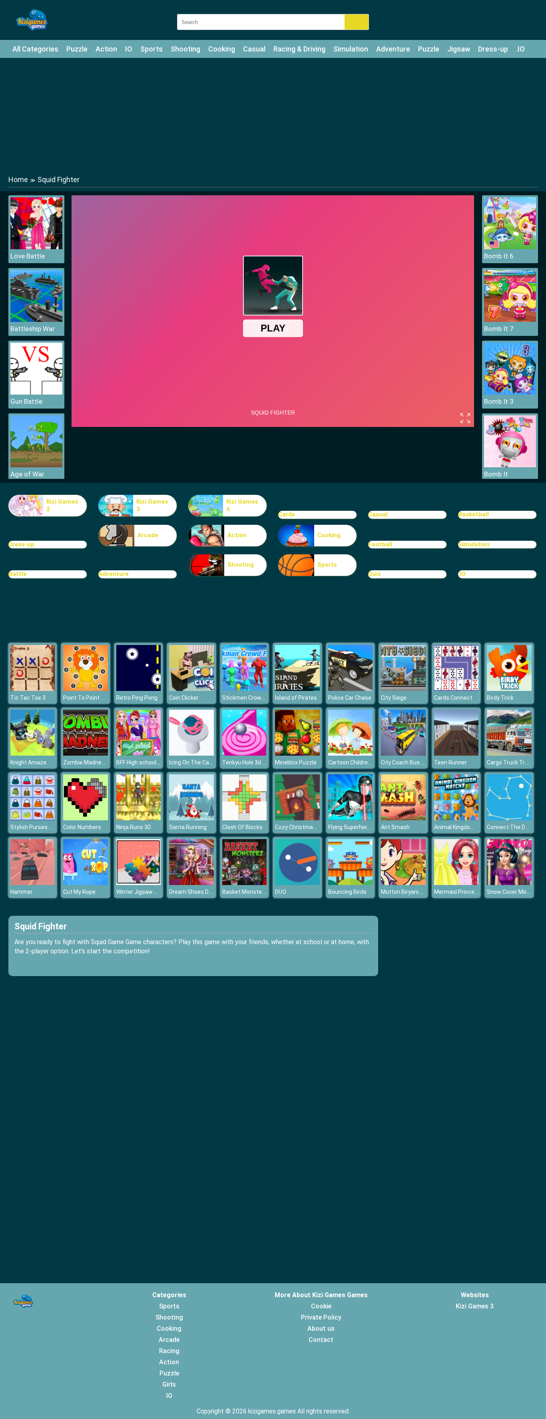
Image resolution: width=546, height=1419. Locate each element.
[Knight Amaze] (32, 753)
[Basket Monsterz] (244, 883)
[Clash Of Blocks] (244, 818)
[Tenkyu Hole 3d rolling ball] (244, 753)
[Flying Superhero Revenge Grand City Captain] (350, 818)
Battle (17, 574)
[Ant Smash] (403, 818)
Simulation (350, 49)
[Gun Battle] (36, 392)
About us (321, 1328)
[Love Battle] (36, 247)
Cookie (321, 1306)
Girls (169, 1384)
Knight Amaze (28, 762)
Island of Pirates (296, 698)
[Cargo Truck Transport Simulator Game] (509, 753)
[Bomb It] (510, 465)
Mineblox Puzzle (296, 762)
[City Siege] (403, 689)
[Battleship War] (36, 319)
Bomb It (496, 474)
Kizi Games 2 (62, 505)
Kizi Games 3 (152, 505)
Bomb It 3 (499, 401)
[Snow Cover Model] (509, 883)
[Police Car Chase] (350, 689)
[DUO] (297, 883)
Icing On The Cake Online (200, 762)
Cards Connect (453, 698)
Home (18, 179)
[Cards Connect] (456, 689)
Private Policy (321, 1317)
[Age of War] (36, 465)
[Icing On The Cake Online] (191, 753)
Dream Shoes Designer (198, 892)
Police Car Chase (349, 698)
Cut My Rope (79, 892)
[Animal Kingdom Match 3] (456, 818)
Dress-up (493, 49)
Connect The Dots (510, 827)
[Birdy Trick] (509, 689)
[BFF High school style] (138, 753)
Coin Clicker (184, 698)
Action (106, 49)
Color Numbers (82, 827)
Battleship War (32, 329)
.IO (520, 49)
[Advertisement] (273, 116)
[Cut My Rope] (85, 883)
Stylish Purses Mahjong (40, 827)
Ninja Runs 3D (133, 827)
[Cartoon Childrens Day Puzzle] (350, 753)
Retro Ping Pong (136, 698)
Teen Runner (450, 762)
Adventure (393, 49)
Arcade (147, 535)
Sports (151, 49)
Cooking (221, 49)
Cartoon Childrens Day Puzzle (366, 762)
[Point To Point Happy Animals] (85, 689)
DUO (280, 892)
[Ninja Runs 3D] (138, 818)
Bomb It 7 (499, 329)
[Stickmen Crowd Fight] (244, 689)
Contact (321, 1340)
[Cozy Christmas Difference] (297, 818)
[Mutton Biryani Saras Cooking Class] (403, 883)
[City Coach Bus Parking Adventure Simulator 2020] (403, 753)
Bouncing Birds (347, 892)
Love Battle (27, 256)
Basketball (473, 514)
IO (128, 49)
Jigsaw (458, 49)
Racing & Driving (299, 49)
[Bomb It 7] (510, 319)
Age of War (27, 474)
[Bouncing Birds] (350, 883)
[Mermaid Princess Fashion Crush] (456, 883)
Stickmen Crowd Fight (250, 698)
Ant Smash (395, 827)
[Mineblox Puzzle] (297, 753)
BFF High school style (143, 762)
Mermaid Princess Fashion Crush (476, 892)
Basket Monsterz (244, 892)
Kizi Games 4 (242, 505)
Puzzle (77, 49)
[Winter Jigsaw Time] (138, 883)
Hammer (21, 892)
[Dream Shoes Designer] (191, 883)
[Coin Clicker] (191, 689)
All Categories (35, 49)
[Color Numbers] (85, 818)
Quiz (374, 574)
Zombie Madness (85, 762)
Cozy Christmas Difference (310, 827)
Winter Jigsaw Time (141, 892)
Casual (254, 49)
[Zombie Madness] (85, 753)
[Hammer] (32, 883)
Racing (169, 1351)
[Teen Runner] (456, 753)
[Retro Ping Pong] (138, 689)
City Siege (394, 698)
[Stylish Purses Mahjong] (32, 818)
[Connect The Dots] (509, 818)
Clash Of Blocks (242, 827)
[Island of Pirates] (297, 689)
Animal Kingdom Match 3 (466, 827)
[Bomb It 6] (510, 247)
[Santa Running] (191, 818)
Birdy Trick (500, 698)
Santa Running (188, 827)
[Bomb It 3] (510, 392)
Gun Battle (26, 401)
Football (380, 544)
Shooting (185, 49)
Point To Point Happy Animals (101, 698)
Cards (286, 514)
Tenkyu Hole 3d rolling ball (254, 762)
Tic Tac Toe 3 (28, 698)
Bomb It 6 (499, 256)
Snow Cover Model (510, 892)
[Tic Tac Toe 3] (32, 689)
